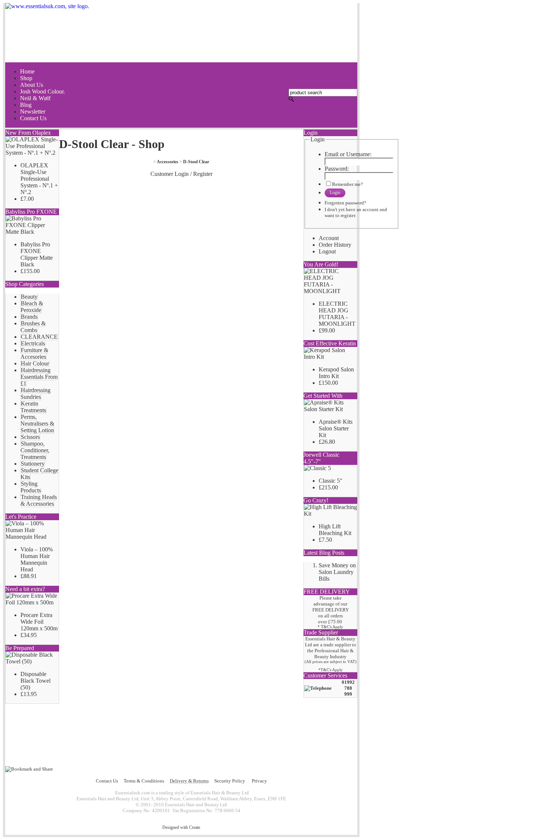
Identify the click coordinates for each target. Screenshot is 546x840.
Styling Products (30, 486)
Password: (337, 168)
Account (329, 238)
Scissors (30, 437)
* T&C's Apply (330, 627)
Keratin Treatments (33, 406)
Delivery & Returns (189, 781)
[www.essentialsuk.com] (181, 32)
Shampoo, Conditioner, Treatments (34, 450)
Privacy (259, 781)
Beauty (29, 296)
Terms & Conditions (144, 781)
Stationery (33, 463)
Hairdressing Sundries (35, 393)
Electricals (33, 343)
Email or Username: (348, 154)
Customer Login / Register (181, 174)
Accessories (167, 161)
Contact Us (107, 781)
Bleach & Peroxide (31, 306)
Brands (29, 317)
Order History (335, 245)
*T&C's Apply (330, 670)
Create (194, 827)
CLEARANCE (39, 337)
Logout (327, 251)
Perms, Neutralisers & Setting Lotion (37, 423)
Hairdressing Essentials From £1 (39, 377)
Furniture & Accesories (34, 353)
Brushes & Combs (33, 326)
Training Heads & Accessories (38, 500)
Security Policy (229, 781)
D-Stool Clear (196, 161)
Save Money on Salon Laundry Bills (337, 572)
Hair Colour (35, 363)
